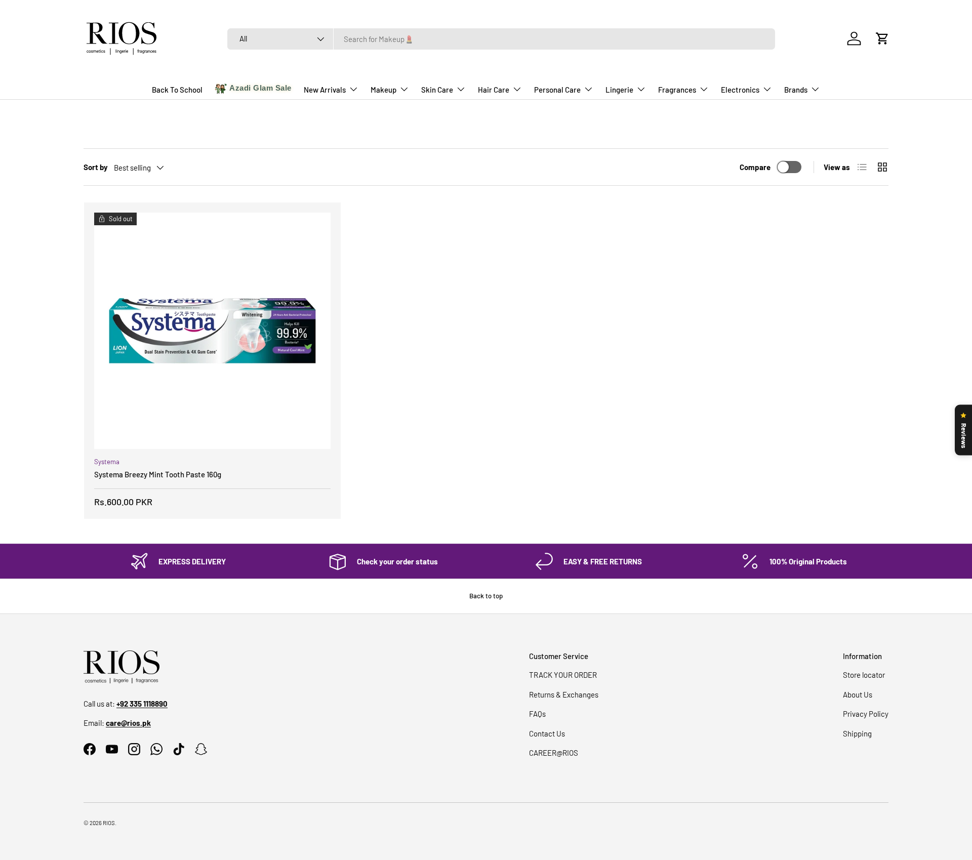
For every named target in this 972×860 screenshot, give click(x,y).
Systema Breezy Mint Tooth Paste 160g (157, 474)
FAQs (537, 713)
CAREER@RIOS (553, 752)
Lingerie (619, 89)
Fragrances (677, 89)
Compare (755, 167)
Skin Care (437, 89)
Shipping (857, 733)
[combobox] (501, 39)
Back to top (486, 596)
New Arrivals (325, 89)
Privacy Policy (865, 713)
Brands (795, 89)
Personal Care (557, 89)
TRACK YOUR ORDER (563, 674)
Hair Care (493, 89)
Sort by (96, 167)
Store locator (864, 674)
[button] (882, 38)
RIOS (109, 823)
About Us (857, 694)
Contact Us (547, 733)
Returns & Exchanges (563, 694)
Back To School (177, 89)
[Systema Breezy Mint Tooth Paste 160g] (212, 331)
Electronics (740, 89)
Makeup (383, 89)
